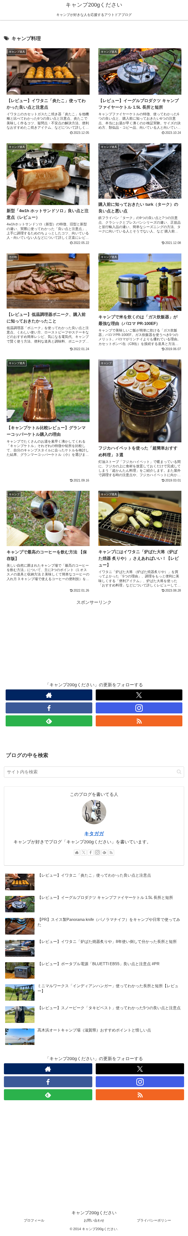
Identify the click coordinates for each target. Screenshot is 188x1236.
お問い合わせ (94, 1220)
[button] (179, 772)
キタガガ (94, 833)
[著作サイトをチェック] (49, 694)
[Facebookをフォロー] (49, 707)
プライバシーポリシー (154, 1220)
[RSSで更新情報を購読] (139, 720)
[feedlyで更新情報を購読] (49, 720)
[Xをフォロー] (139, 694)
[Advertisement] (94, 640)
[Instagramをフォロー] (139, 707)
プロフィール (34, 1220)
